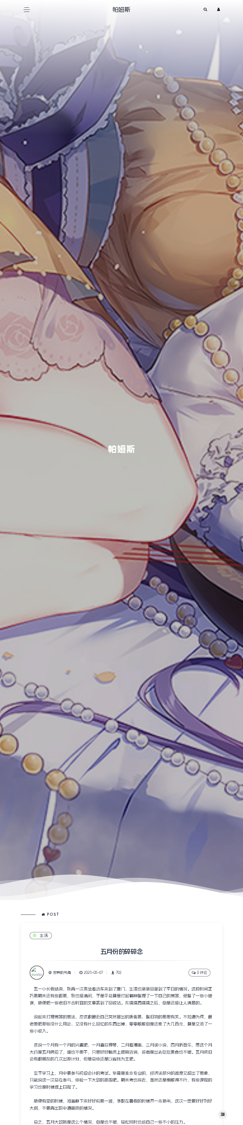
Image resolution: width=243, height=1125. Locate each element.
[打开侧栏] (222, 1114)
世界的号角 (62, 972)
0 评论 (202, 972)
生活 (44, 935)
